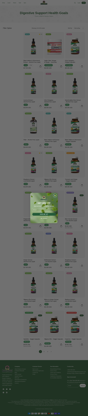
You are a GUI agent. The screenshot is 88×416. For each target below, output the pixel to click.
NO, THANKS (44, 218)
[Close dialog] (55, 195)
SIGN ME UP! (44, 214)
